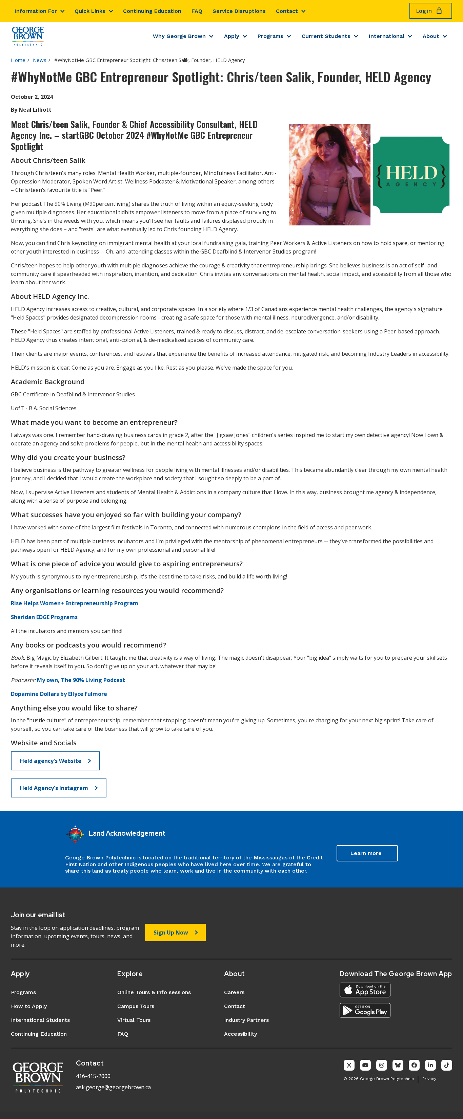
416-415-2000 (93, 1076)
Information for (36, 11)
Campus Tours (135, 1006)
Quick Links (90, 11)
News (39, 60)
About (431, 36)
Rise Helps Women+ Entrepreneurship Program (74, 603)
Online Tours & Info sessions (154, 992)
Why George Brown (179, 36)
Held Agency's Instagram (54, 788)
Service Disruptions (239, 11)
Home (18, 60)
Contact (287, 11)
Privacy (429, 1078)
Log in (424, 11)
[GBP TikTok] (446, 1065)
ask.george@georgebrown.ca (113, 1087)
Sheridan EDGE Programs (44, 617)
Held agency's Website (50, 761)
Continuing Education (152, 11)
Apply (231, 36)
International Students (40, 1020)
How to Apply (29, 1006)
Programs (270, 36)
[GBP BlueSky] (397, 1065)
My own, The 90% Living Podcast (81, 680)
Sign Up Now (171, 932)
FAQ (197, 11)
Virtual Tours (133, 1020)
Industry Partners (246, 1020)
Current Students (326, 36)
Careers (234, 992)
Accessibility (240, 1034)
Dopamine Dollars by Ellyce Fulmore (59, 694)
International (386, 36)
